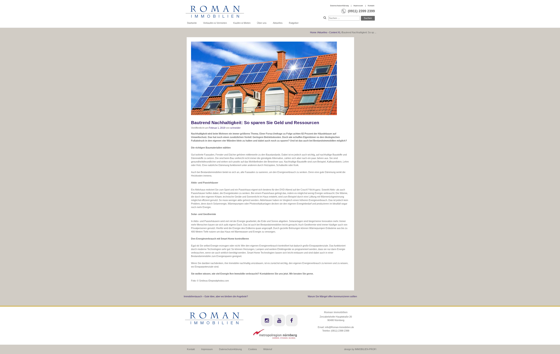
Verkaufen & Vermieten (215, 23)
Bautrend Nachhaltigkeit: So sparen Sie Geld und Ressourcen (255, 122)
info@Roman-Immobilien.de (339, 327)
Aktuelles (277, 23)
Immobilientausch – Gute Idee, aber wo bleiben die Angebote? (216, 296)
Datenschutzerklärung (339, 6)
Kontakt (371, 6)
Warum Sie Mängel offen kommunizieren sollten (332, 296)
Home (313, 32)
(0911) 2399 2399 (340, 330)
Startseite (192, 23)
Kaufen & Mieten (242, 23)
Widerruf (267, 349)
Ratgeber (294, 23)
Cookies (252, 349)
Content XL (335, 32)
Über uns (261, 23)
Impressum (358, 6)
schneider (235, 128)
